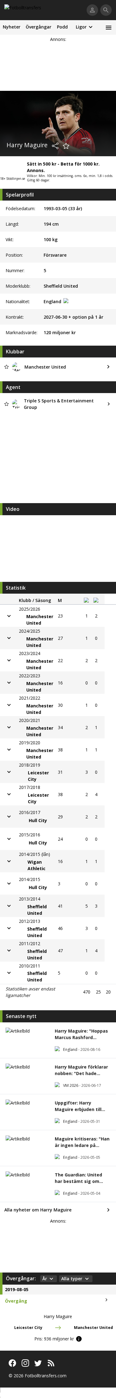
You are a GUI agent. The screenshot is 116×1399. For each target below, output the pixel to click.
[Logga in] (92, 10)
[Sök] (106, 10)
